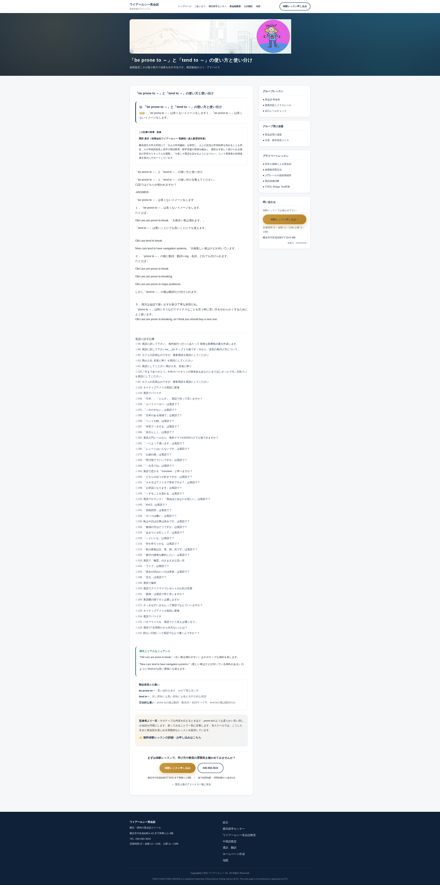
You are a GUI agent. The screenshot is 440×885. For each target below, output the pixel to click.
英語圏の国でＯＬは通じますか (161, 599)
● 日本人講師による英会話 (277, 164)
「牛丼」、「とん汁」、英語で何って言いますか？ (173, 398)
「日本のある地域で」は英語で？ (162, 415)
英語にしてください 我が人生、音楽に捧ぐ (167, 366)
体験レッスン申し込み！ (285, 219)
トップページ (184, 6)
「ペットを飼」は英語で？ (158, 421)
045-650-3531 (210, 767)
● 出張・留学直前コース (276, 140)
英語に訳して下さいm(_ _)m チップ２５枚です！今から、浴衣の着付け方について (189, 349)
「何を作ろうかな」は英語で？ (161, 543)
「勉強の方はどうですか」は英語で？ (165, 527)
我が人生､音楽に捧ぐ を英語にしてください (167, 360)
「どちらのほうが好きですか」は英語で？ (167, 476)
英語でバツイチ (152, 393)
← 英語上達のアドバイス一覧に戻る (191, 784)
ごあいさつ (200, 6)
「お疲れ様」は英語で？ (157, 454)
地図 (258, 6)
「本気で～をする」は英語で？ (161, 426)
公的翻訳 (248, 6)
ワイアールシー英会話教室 (239, 835)
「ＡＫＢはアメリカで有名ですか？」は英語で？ (171, 482)
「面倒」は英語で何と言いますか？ (164, 594)
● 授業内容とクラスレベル (277, 105)
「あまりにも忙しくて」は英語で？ (164, 532)
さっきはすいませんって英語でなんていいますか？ (173, 605)
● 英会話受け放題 (272, 134)
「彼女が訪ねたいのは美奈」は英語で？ (166, 571)
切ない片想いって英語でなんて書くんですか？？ (171, 633)
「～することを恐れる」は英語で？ (164, 493)
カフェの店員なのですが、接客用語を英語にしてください (175, 355)
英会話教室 (235, 6)
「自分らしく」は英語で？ (158, 432)
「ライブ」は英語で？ (156, 566)
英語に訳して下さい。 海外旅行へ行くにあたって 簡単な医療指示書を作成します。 (190, 343)
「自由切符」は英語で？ (157, 510)
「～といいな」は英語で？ (158, 538)
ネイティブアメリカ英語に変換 (161, 387)
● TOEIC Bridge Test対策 (276, 186)
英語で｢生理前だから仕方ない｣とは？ (165, 627)
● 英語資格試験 (271, 181)
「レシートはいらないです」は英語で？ (166, 448)
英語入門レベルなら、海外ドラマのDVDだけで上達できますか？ (180, 437)
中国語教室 (229, 841)
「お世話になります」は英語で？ (162, 487)
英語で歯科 (149, 583)
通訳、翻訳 (229, 847)
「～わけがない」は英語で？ (160, 409)
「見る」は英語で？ (155, 577)
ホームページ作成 (234, 854)
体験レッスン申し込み (295, 6)
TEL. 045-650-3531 (140, 839)
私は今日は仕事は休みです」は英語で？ (166, 521)
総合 (225, 822)
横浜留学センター (218, 6)
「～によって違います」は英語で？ (164, 443)
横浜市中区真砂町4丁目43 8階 (279, 237)
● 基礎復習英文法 (272, 169)
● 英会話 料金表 (271, 99)
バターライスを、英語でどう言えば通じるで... (170, 622)
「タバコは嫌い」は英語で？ (160, 516)
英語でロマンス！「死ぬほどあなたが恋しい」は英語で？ (176, 499)
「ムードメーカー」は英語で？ (161, 404)
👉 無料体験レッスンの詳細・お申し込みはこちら (170, 737)
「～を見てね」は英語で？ (158, 465)
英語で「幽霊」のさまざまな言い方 (164, 560)
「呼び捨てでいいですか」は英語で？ (165, 460)
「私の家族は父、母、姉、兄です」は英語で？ (170, 549)
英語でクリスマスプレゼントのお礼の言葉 (167, 588)
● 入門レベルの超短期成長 (277, 175)
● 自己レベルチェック (275, 111)
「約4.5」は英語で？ (155, 504)
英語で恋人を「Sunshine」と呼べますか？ (167, 471)
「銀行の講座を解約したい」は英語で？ (166, 555)
